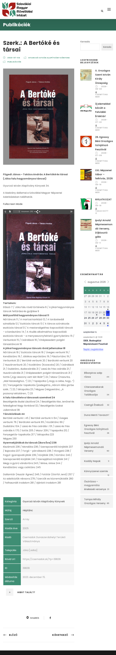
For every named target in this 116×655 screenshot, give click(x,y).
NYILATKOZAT (103, 199)
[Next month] (108, 282)
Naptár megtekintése (93, 349)
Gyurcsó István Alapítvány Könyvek (49, 57)
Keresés (85, 41)
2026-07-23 (101, 121)
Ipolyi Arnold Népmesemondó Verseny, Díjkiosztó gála (103, 229)
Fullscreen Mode (13, 204)
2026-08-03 (101, 87)
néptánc (28, 510)
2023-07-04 (13, 57)
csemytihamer (101, 95)
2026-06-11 (101, 241)
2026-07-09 (101, 154)
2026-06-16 (101, 183)
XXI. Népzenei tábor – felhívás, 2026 (104, 174)
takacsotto (101, 212)
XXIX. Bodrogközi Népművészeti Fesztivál (95, 342)
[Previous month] (85, 282)
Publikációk (14, 62)
